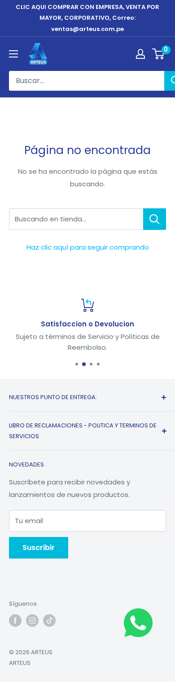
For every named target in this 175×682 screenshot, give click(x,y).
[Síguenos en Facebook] (15, 620)
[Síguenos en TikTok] (49, 620)
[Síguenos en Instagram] (32, 620)
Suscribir (38, 547)
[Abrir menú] (13, 53)
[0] (158, 53)
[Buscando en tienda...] (154, 219)
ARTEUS (20, 663)
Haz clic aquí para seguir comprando (87, 247)
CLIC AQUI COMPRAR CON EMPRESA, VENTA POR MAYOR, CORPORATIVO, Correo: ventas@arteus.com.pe (87, 18)
